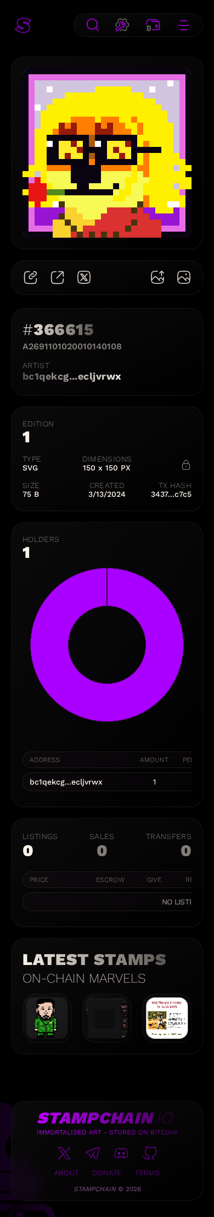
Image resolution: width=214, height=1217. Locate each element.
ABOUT (66, 1173)
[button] (23, 25)
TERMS (147, 1173)
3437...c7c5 (171, 494)
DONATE (107, 1173)
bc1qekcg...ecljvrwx (72, 376)
